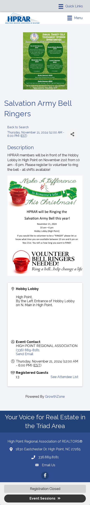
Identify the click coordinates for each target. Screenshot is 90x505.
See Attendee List (64, 377)
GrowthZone (55, 397)
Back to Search (18, 127)
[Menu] (71, 6)
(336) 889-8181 (28, 350)
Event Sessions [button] (42, 498)
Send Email (24, 354)
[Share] (72, 134)
